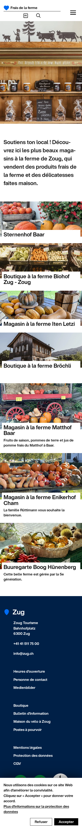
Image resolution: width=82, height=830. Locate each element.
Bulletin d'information (31, 713)
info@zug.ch (23, 653)
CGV (17, 763)
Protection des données (33, 755)
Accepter (66, 821)
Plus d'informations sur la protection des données (36, 809)
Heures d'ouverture (29, 671)
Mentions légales (27, 747)
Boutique (20, 705)
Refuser (41, 821)
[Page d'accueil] (6, 8)
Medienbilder (24, 687)
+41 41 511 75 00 (26, 643)
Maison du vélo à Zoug (31, 721)
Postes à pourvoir (27, 729)
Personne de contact (30, 679)
